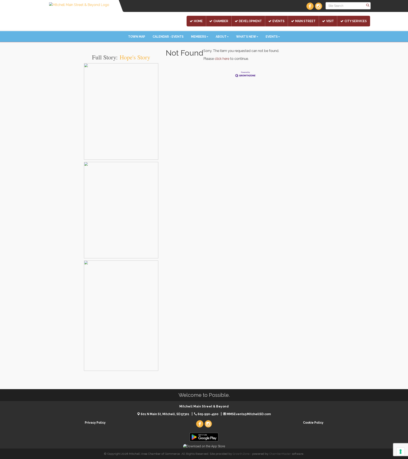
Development (250, 21)
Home (198, 21)
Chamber (220, 21)
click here (222, 59)
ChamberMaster (280, 453)
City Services (355, 21)
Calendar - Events (168, 36)
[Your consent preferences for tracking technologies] (401, 451)
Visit (330, 21)
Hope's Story (135, 57)
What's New (246, 36)
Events (278, 21)
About (221, 36)
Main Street (305, 21)
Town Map (136, 36)
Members (198, 36)
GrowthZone (241, 453)
